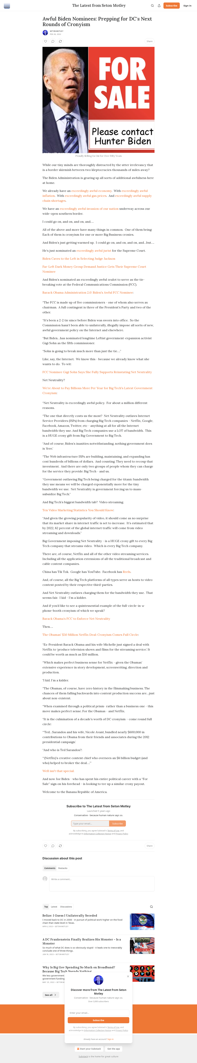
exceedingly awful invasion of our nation (89, 209)
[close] (128, 976)
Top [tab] (46, 906)
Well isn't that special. (58, 771)
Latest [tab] (54, 906)
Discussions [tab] (66, 906)
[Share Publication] (159, 5)
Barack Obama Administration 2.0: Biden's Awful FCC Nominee (87, 292)
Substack (83, 1056)
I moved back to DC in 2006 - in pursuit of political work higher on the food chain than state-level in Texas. (82, 921)
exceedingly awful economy (91, 191)
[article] (98, 923)
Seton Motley (56, 31)
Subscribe (171, 5)
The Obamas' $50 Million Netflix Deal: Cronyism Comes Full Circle (90, 635)
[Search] (152, 5)
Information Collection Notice (97, 1030)
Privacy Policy (122, 1030)
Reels (127, 572)
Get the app (113, 1048)
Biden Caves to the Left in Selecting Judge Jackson (78, 258)
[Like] (45, 41)
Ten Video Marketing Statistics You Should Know (77, 510)
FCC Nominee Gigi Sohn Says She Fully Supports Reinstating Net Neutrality (97, 372)
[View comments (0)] (53, 41)
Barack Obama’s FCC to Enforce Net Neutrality (76, 619)
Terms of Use (113, 1027)
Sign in (187, 5)
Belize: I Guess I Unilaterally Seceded (69, 915)
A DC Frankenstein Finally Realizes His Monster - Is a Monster (81, 941)
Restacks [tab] (62, 868)
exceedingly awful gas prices (86, 196)
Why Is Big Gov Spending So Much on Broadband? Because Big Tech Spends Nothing (78, 969)
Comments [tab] (49, 868)
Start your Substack (90, 1048)
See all (48, 994)
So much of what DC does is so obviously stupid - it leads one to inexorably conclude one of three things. (82, 949)
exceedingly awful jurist (93, 250)
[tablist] (55, 868)
